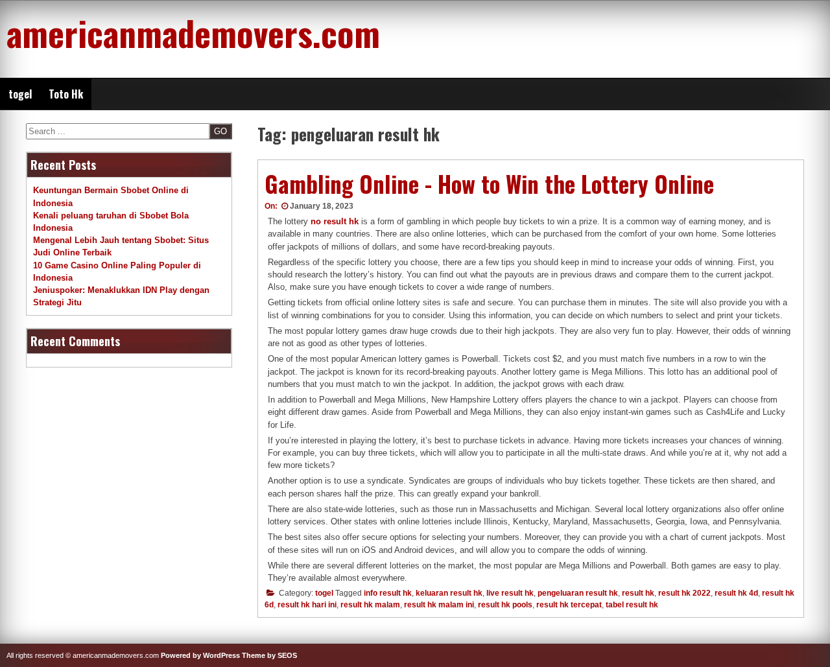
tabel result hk (632, 604)
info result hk (388, 593)
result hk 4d (736, 593)
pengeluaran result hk (578, 593)
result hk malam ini (439, 604)
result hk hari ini (307, 604)
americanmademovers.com (193, 32)
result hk (638, 593)
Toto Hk (66, 94)
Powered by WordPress (200, 655)
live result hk (510, 593)
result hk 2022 (684, 593)
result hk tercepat (569, 604)
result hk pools (505, 604)
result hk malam (370, 604)
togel (20, 94)
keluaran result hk (449, 593)
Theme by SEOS (269, 655)
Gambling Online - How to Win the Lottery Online (489, 183)
